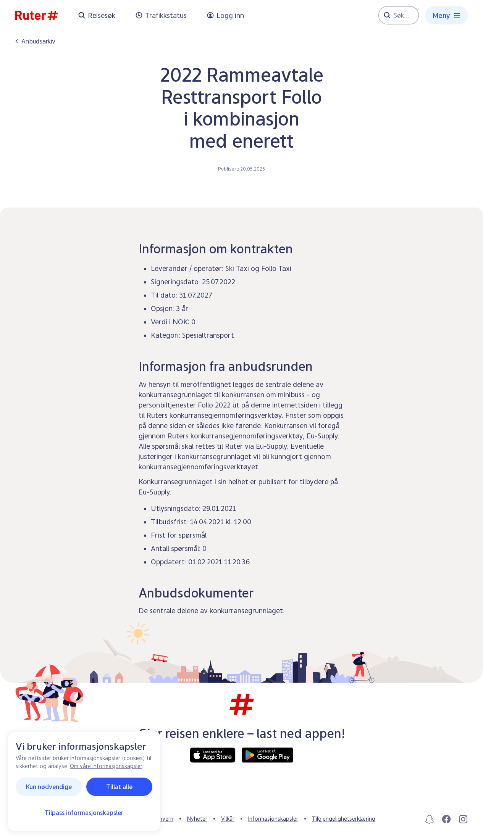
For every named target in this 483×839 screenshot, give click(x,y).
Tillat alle (119, 787)
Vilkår (227, 818)
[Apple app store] (213, 755)
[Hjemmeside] (36, 15)
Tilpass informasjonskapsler (84, 812)
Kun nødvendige (49, 787)
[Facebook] (446, 819)
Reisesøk (101, 15)
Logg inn (230, 15)
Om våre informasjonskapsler (106, 766)
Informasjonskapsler (273, 818)
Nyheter (197, 818)
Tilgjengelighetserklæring (343, 818)
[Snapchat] (429, 819)
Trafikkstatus (166, 15)
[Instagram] (463, 819)
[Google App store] (267, 755)
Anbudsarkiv (38, 41)
